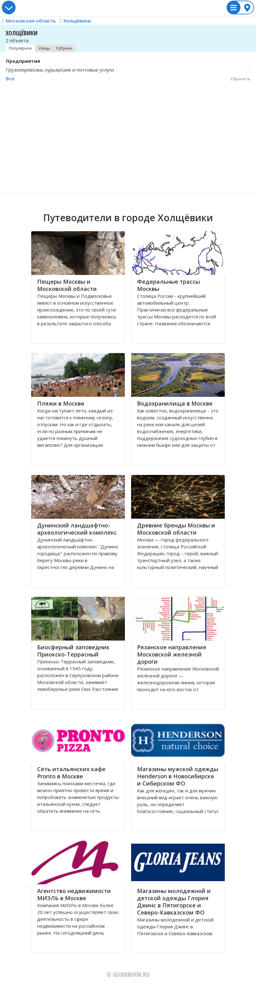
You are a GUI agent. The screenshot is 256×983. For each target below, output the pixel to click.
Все (10, 78)
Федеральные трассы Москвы (168, 285)
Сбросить (240, 78)
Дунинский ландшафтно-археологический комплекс (77, 528)
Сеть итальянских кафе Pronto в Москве (71, 772)
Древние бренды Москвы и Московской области (176, 528)
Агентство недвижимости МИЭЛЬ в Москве (74, 894)
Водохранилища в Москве (175, 403)
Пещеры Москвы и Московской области (67, 285)
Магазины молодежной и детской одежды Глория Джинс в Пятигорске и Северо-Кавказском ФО (174, 901)
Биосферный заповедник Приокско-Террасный (73, 650)
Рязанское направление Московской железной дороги (171, 654)
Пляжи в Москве (60, 403)
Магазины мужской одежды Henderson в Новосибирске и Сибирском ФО (177, 776)
